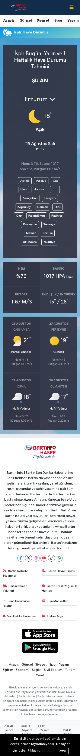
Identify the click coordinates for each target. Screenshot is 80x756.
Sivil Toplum (53, 670)
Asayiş (8, 20)
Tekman (31, 233)
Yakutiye (49, 242)
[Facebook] (20, 558)
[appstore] (40, 635)
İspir (55, 189)
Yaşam (73, 20)
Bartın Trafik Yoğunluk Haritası (59, 588)
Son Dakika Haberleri (21, 616)
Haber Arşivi (55, 616)
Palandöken (36, 215)
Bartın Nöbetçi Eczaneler (16, 573)
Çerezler (48, 750)
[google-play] (40, 648)
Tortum (48, 233)
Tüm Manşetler (57, 601)
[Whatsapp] (59, 558)
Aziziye (41, 180)
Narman (42, 207)
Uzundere (30, 242)
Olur (19, 215)
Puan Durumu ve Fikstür (16, 603)
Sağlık (36, 670)
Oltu (57, 207)
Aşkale (25, 180)
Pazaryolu (30, 224)
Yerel (40, 675)
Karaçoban (30, 198)
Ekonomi (22, 670)
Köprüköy (24, 207)
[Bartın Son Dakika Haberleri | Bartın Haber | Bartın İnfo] (19, 7)
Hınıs (23, 189)
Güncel (25, 20)
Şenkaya (49, 224)
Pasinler (56, 215)
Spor (58, 20)
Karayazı (50, 198)
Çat (55, 180)
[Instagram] (36, 558)
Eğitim (8, 670)
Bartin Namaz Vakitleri (15, 588)
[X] (28, 558)
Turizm (70, 670)
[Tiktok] (51, 558)
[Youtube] (43, 558)
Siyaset (43, 20)
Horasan (39, 189)
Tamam (62, 751)
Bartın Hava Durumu (61, 571)
